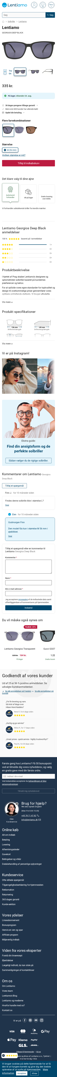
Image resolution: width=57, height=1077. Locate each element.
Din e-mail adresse (14, 589)
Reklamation (8, 889)
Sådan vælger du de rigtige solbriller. (28, 460)
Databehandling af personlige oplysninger (22, 863)
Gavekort (6, 854)
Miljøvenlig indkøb (10, 939)
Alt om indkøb (8, 834)
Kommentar (11, 557)
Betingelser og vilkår (11, 859)
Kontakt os (7, 1010)
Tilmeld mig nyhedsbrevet (28, 791)
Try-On (10, 72)
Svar (7, 505)
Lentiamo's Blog (9, 995)
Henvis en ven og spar (12, 929)
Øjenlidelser (7, 960)
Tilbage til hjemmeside (25, 1051)
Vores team (7, 990)
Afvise (34, 1073)
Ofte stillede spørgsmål (13, 880)
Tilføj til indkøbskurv (28, 163)
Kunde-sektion (8, 904)
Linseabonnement (10, 920)
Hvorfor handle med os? (13, 1005)
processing (23, 599)
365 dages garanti (10, 899)
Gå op (38, 1051)
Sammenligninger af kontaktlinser (18, 970)
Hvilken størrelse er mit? (13, 155)
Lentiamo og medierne (12, 1000)
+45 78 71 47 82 (28, 815)
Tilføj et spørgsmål (14, 485)
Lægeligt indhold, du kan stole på (17, 965)
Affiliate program (10, 934)
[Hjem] (3, 21)
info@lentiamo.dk (29, 819)
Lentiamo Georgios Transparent (19, 649)
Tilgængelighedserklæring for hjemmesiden (22, 884)
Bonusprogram (9, 925)
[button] (20, 72)
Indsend (28, 607)
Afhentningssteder (10, 849)
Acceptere (21, 1073)
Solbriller (11, 21)
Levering (6, 844)
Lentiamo (23, 21)
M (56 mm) (11, 150)
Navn (8, 578)
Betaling (6, 839)
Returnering (7, 894)
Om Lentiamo (8, 986)
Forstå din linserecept (12, 955)
